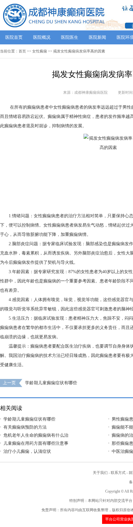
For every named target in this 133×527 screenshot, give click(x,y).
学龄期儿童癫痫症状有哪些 (51, 383)
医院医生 (69, 37)
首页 (22, 51)
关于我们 (100, 473)
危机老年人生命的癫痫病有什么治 (35, 435)
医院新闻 (97, 37)
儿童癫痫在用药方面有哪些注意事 (35, 443)
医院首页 (14, 37)
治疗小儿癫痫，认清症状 (27, 451)
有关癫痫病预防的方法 (25, 427)
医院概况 (41, 37)
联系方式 (118, 473)
